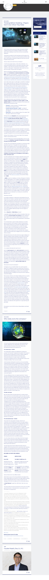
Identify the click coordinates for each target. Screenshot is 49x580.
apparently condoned (8, 117)
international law (16, 538)
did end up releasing (16, 174)
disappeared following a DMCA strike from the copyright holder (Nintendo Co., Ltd (16, 120)
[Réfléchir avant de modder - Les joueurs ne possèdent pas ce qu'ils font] (36, 36)
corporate (9, 538)
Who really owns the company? (15, 319)
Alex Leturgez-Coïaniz (8, 320)
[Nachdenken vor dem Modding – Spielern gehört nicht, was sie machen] (36, 44)
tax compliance (24, 538)
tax (5, 538)
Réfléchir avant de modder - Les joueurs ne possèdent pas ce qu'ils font (42, 37)
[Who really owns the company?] (16, 331)
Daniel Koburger (7, 26)
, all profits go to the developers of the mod (14, 122)
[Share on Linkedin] (29, 311)
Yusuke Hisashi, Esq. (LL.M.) (13, 548)
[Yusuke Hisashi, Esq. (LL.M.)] (16, 561)
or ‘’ (13, 108)
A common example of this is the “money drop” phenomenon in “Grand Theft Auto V (15, 87)
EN (45, 1)
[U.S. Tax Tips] (36, 59)
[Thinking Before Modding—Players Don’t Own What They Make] (16, 37)
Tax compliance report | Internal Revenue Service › (13, 535)
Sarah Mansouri (15, 320)
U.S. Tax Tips (41, 58)
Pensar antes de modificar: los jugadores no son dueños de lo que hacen (42, 52)
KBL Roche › (6, 532)
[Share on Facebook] (27, 311)
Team (5, 546)
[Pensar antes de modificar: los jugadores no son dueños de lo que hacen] (36, 51)
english (5, 311)
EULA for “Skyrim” (21, 282)
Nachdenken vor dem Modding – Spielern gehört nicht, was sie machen (42, 45)
